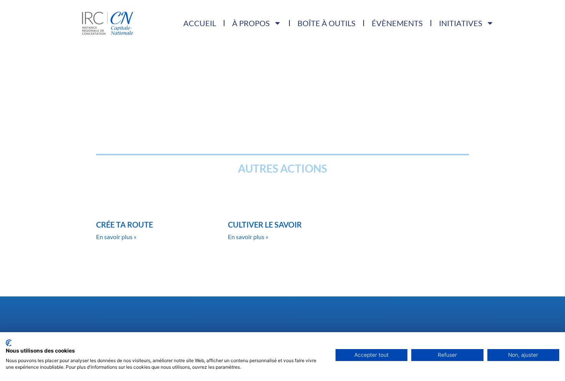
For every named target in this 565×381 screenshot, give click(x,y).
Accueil (199, 23)
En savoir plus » (116, 236)
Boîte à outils (326, 23)
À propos (251, 23)
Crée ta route (124, 224)
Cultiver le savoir (265, 224)
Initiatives (460, 23)
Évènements (397, 23)
